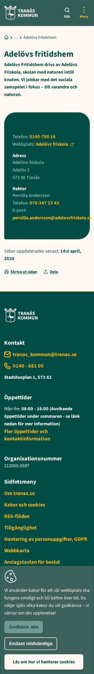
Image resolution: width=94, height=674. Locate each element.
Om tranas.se (19, 493)
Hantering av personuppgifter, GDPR (45, 539)
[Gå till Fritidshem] (15, 37)
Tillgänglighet (20, 527)
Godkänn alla (23, 627)
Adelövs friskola (52, 144)
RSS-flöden (17, 516)
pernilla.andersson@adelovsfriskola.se (52, 218)
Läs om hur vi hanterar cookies (44, 662)
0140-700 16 (43, 136)
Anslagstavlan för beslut (32, 562)
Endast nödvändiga (30, 643)
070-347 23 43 (44, 203)
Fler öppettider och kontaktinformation (27, 435)
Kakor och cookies (24, 505)
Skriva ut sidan (23, 272)
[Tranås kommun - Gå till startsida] (21, 13)
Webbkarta (17, 550)
